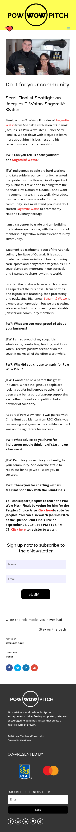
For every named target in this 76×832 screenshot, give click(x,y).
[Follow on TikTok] (40, 821)
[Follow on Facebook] (11, 821)
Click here (45, 510)
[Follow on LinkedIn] (25, 821)
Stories (9, 657)
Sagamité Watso (28, 209)
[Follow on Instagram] (18, 821)
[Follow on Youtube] (33, 821)
